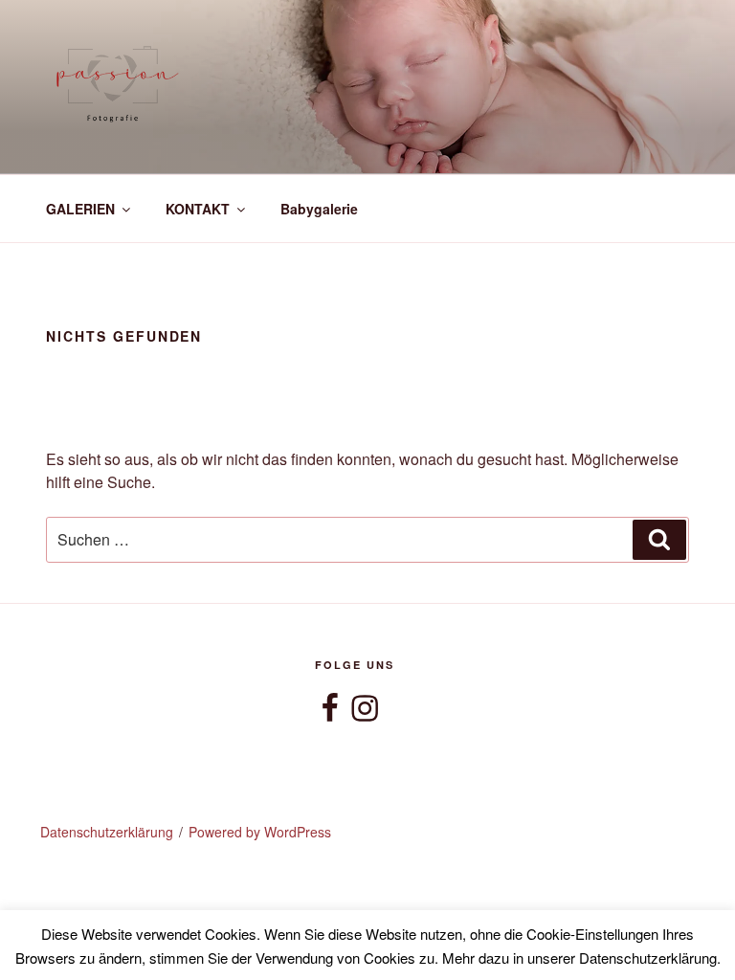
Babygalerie (319, 208)
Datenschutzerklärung (106, 831)
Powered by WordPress (260, 831)
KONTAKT (198, 208)
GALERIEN (80, 208)
